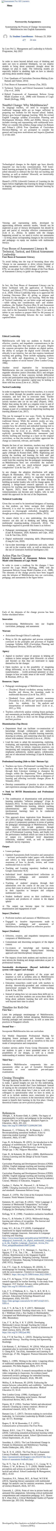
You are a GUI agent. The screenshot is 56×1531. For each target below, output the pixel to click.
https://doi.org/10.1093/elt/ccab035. (18, 1286)
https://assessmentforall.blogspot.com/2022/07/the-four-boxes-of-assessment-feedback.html (26, 1458)
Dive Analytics (21, 1523)
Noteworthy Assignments (28, 22)
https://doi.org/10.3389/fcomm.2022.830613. (32, 1274)
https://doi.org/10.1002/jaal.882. (16, 1332)
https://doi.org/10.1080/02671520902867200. (22, 1125)
